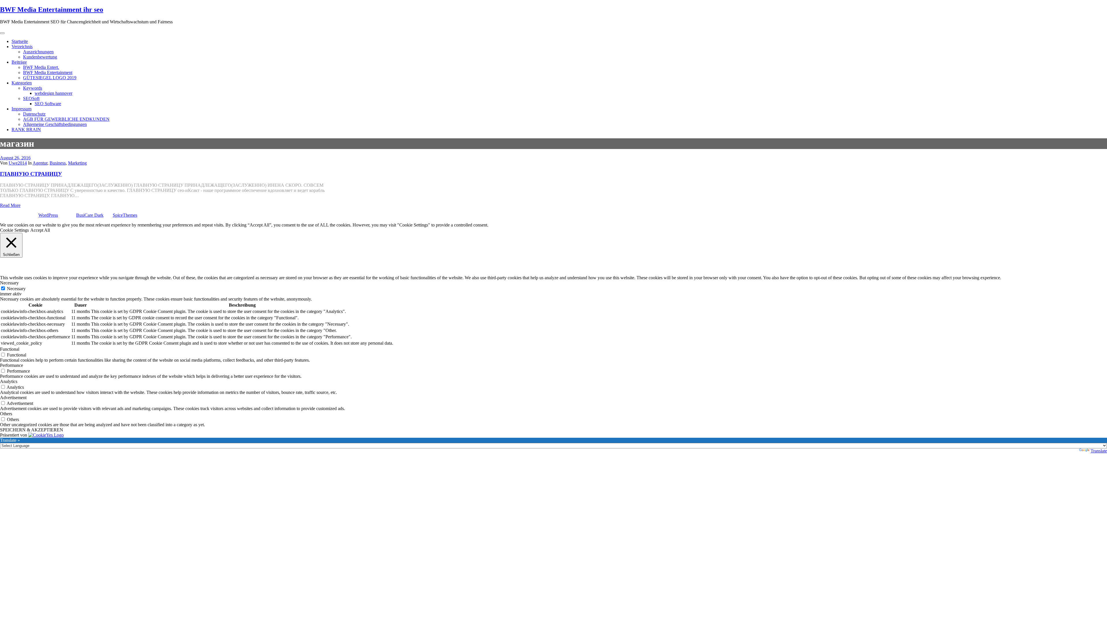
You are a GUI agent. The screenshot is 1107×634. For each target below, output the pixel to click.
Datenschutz (34, 114)
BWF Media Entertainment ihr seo (51, 9)
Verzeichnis (22, 46)
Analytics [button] (8, 381)
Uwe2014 (18, 163)
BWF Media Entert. (41, 67)
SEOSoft (31, 98)
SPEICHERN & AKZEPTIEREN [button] (31, 429)
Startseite (20, 41)
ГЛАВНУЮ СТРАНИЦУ (31, 174)
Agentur (40, 163)
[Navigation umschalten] (2, 33)
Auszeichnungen (38, 51)
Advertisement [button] (13, 397)
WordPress (48, 215)
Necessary (16, 288)
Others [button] (6, 413)
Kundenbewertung (40, 56)
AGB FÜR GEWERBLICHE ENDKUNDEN (66, 119)
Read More (10, 205)
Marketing (77, 163)
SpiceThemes (125, 215)
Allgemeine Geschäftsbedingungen (55, 124)
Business (58, 163)
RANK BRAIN (26, 129)
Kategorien (22, 82)
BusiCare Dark (89, 215)
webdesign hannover (53, 93)
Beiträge (19, 62)
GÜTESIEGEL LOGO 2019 (49, 77)
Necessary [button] (9, 282)
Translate (1099, 450)
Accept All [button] (40, 230)
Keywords (32, 88)
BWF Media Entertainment (47, 72)
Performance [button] (11, 365)
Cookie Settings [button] (14, 230)
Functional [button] (9, 349)
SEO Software (48, 103)
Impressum (21, 108)
